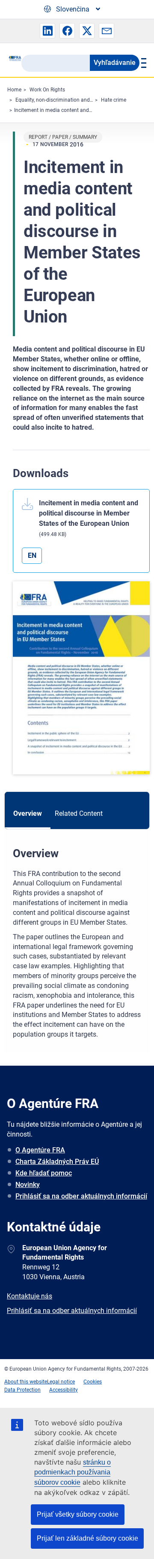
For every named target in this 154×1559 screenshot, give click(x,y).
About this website (25, 1382)
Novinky (27, 1185)
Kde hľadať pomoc (43, 1173)
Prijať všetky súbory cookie (77, 1514)
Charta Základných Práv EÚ (57, 1162)
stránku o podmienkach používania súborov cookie (72, 1472)
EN (32, 555)
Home (14, 90)
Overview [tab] (27, 813)
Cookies (92, 1382)
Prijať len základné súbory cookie (87, 1538)
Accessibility (63, 1390)
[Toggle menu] (142, 63)
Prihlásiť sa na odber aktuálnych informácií (81, 1196)
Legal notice (61, 1382)
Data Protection (22, 1390)
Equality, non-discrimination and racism (61, 100)
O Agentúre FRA (40, 1150)
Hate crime (113, 100)
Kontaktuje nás (29, 1296)
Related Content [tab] (79, 813)
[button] (47, 30)
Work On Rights (47, 90)
